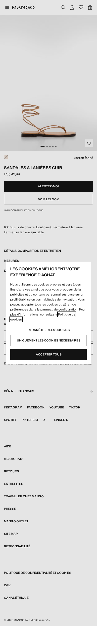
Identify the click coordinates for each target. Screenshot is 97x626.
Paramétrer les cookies (49, 330)
